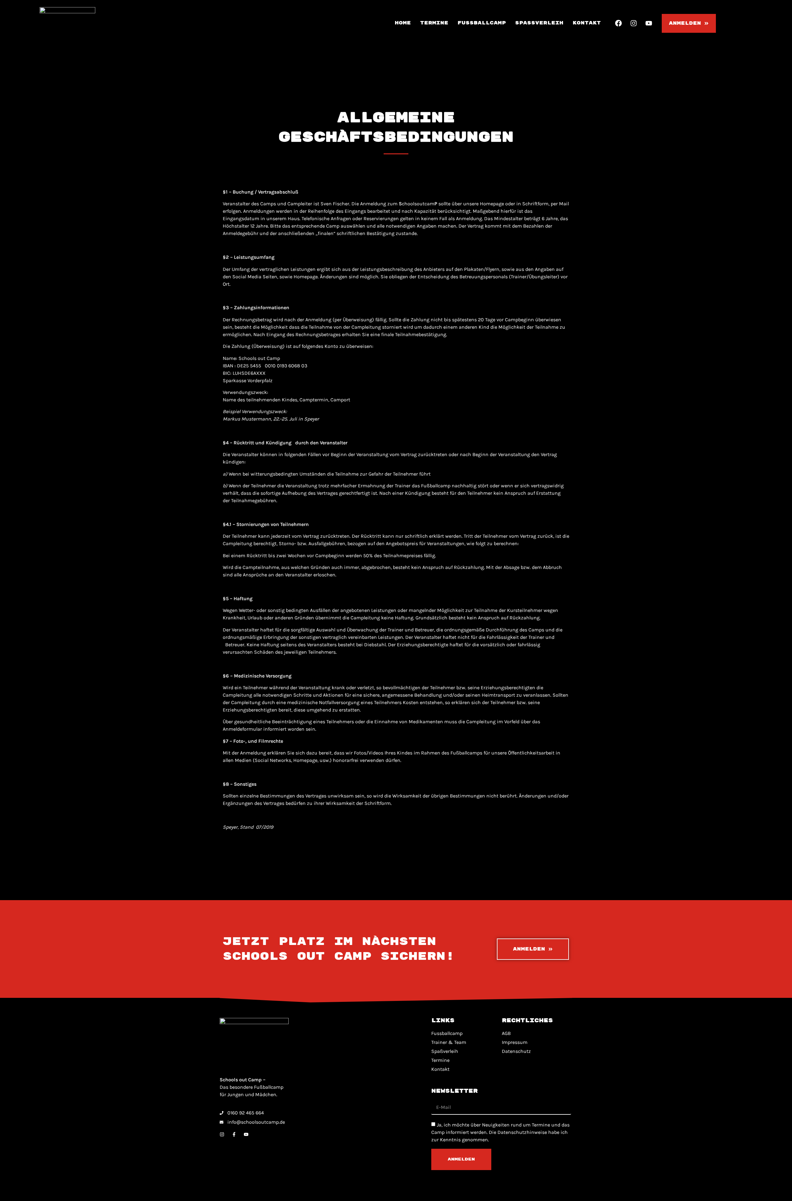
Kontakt (587, 23)
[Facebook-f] (234, 1134)
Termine (434, 23)
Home (403, 23)
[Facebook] (618, 23)
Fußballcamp (482, 23)
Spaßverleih (539, 23)
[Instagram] (633, 23)
